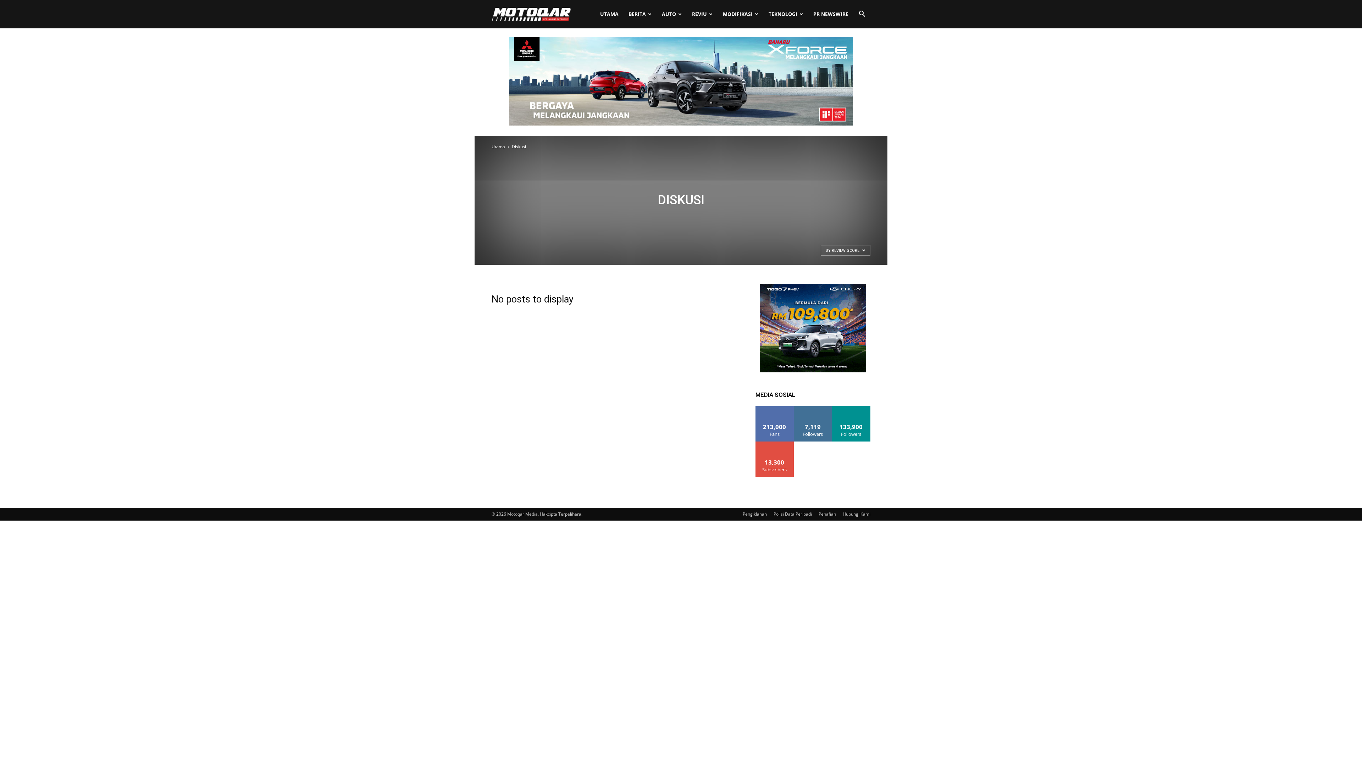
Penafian (827, 514)
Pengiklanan (755, 514)
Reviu (699, 14)
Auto (669, 14)
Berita (637, 14)
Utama (609, 14)
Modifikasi (738, 14)
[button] (861, 14)
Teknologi (783, 14)
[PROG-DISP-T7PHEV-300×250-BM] (813, 370)
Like (775, 408)
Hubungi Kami (856, 514)
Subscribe (774, 444)
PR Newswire (830, 14)
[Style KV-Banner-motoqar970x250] (681, 123)
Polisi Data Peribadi (793, 514)
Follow (813, 408)
